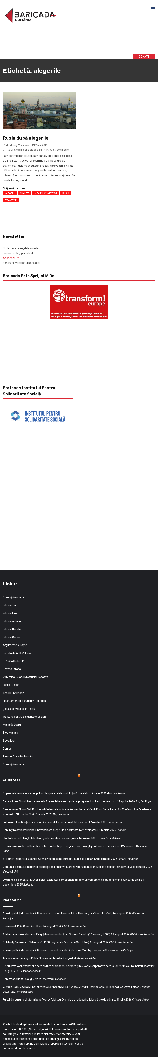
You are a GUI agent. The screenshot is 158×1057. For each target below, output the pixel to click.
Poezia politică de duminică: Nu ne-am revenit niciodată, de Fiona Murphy (47, 950)
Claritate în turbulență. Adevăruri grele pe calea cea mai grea (39, 838)
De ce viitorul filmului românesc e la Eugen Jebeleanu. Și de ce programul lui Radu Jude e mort (60, 801)
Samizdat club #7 (13, 979)
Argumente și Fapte (15, 645)
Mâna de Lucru (12, 724)
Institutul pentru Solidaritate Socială (24, 716)
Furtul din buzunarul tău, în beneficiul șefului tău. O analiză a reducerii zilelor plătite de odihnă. (59, 999)
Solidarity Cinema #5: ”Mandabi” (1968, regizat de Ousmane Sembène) (46, 942)
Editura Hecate (12, 629)
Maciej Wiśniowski (46, 193)
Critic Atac (12, 780)
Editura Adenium (13, 621)
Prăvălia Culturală (13, 661)
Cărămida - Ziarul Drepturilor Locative (25, 676)
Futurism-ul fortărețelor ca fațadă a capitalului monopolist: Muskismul (45, 822)
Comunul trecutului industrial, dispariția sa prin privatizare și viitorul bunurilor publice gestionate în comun (66, 866)
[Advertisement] (61, 42)
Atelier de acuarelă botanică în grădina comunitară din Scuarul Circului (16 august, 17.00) (56, 934)
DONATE (144, 56)
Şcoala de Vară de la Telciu (19, 708)
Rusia (53, 149)
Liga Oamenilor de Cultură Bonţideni (24, 700)
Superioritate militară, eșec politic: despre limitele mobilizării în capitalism (47, 793)
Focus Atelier (11, 684)
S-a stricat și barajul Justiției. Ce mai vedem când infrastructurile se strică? (48, 858)
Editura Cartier (11, 637)
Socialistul (9, 740)
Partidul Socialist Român (18, 756)
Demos (7, 748)
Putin (45, 149)
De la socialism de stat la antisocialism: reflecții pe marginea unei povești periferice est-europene (61, 846)
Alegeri (9, 193)
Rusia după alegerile (26, 138)
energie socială (33, 149)
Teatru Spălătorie (13, 692)
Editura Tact (10, 605)
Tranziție (11, 200)
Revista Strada (12, 669)
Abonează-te (11, 258)
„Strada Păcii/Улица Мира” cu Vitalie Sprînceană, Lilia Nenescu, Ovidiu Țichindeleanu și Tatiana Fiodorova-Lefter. (71, 986)
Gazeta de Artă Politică (17, 653)
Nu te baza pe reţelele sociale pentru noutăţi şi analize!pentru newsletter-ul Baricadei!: (22, 256)
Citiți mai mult (12, 188)
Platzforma (12, 900)
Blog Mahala (10, 732)
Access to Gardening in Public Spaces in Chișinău (32, 958)
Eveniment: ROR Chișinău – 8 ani (22, 926)
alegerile (19, 149)
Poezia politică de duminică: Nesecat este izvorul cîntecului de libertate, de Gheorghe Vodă (57, 913)
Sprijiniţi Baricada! (13, 597)
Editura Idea (10, 613)
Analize (24, 193)
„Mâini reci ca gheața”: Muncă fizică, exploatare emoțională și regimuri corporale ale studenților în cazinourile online (72, 879)
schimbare (63, 149)
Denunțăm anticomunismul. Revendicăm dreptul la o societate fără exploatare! (50, 830)
